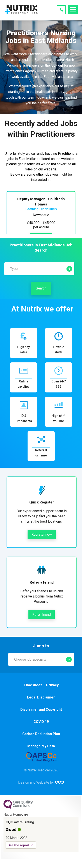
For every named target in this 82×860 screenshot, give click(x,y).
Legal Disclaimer (41, 697)
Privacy (52, 685)
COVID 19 (41, 722)
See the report (18, 845)
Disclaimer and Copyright (41, 709)
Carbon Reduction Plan (41, 734)
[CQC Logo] (18, 808)
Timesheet (33, 685)
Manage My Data (41, 746)
